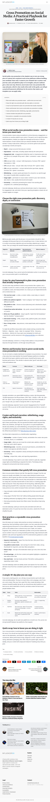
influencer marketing (38, 651)
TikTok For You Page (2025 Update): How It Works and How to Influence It (15, 744)
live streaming (10, 730)
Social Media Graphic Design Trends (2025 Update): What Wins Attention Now (39, 734)
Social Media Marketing (33, 23)
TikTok (14, 742)
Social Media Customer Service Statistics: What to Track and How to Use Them (12, 698)
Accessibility (5, 790)
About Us (29, 759)
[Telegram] (29, 662)
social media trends (34, 731)
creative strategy (34, 729)
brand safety (33, 738)
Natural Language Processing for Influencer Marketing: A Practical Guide (38, 745)
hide (44, 97)
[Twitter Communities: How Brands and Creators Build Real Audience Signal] (37, 688)
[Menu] (47, 2)
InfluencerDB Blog (30, 335)
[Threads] (39, 662)
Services (29, 755)
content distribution (11, 728)
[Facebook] (4, 662)
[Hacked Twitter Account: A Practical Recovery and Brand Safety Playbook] (13, 709)
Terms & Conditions (7, 784)
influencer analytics (41, 740)
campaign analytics (7, 651)
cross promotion (28, 651)
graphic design (40, 729)
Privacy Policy (6, 782)
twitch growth (10, 732)
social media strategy (8, 654)
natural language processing (36, 741)
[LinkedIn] (24, 662)
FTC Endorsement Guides (16, 537)
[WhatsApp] (34, 662)
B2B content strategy (11, 739)
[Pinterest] (19, 662)
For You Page (10, 742)
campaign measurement (40, 738)
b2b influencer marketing (35, 728)
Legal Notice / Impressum (9, 792)
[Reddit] (9, 662)
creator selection (34, 740)
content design (44, 728)
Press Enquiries (6, 793)
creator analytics (21, 740)
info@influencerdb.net (33, 782)
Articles (29, 757)
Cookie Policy (5, 786)
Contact (29, 761)
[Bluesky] (43, 662)
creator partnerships (18, 651)
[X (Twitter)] (14, 662)
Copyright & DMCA (7, 788)
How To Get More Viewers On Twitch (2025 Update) (15, 734)
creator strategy (19, 728)
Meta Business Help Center (28, 431)
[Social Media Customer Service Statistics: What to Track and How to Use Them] (13, 688)
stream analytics (16, 730)
